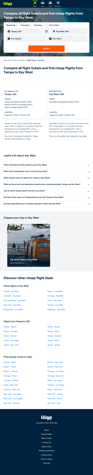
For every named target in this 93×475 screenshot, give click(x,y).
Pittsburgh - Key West (56, 309)
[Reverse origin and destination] (46, 31)
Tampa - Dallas (53, 331)
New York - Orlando (12, 403)
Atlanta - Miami (10, 362)
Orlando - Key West (55, 305)
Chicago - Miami (10, 376)
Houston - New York (12, 389)
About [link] (46, 430)
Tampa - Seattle (53, 345)
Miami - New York (54, 389)
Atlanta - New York (55, 362)
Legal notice (46, 446)
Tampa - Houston (54, 336)
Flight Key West (18, 60)
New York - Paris (54, 403)
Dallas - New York (11, 385)
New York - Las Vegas (12, 394)
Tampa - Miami (53, 340)
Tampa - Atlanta (10, 327)
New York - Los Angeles (13, 399)
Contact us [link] (46, 442)
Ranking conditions (46, 451)
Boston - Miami (10, 367)
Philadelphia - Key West (13, 309)
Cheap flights (46, 434)
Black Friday (46, 438)
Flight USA (7, 60)
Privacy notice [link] (46, 459)
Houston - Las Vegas (55, 385)
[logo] (8, 4)
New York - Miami (54, 399)
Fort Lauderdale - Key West (15, 300)
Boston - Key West (54, 291)
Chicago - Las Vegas (55, 371)
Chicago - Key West (55, 296)
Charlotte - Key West (12, 296)
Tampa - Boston (53, 327)
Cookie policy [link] (46, 455)
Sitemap (46, 463)
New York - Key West (12, 305)
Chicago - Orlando (11, 380)
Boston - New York (55, 367)
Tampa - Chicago (10, 331)
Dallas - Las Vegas (54, 380)
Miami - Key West (54, 300)
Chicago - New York (55, 376)
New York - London (55, 394)
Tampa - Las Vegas (11, 340)
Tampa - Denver (10, 336)
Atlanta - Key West (11, 291)
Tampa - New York (11, 345)
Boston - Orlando (10, 371)
